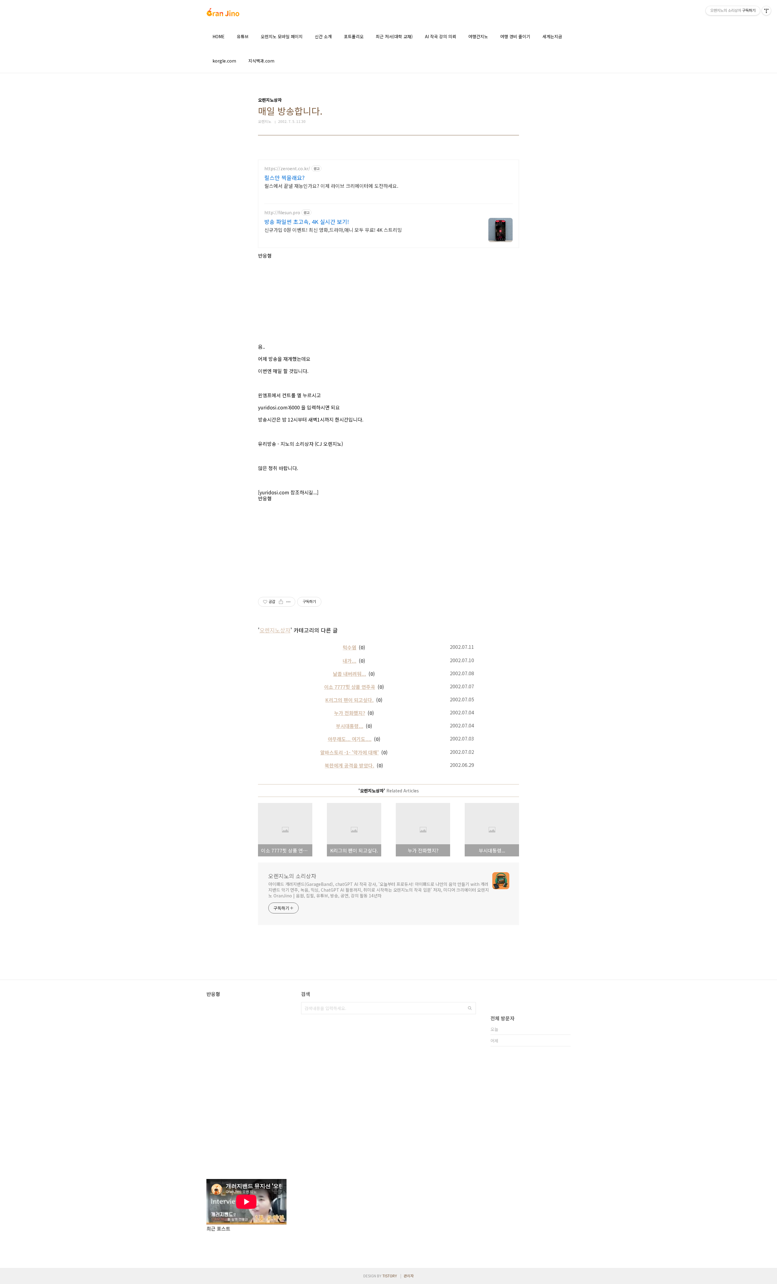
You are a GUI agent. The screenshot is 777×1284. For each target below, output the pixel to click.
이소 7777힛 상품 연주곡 (349, 686)
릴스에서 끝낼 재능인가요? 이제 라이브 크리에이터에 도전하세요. (331, 185)
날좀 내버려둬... (349, 673)
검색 (470, 1008)
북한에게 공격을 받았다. (349, 765)
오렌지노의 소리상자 (292, 875)
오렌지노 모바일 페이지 (282, 36)
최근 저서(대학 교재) (394, 36)
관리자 (409, 1275)
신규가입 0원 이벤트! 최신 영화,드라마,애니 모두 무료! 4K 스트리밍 (333, 229)
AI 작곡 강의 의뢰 (440, 36)
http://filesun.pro (282, 212)
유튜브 (243, 36)
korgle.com (224, 61)
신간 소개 (323, 36)
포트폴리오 (354, 36)
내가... (349, 660)
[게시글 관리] (288, 601)
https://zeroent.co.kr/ (287, 168)
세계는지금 (552, 36)
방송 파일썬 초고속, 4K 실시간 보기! (306, 221)
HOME (218, 36)
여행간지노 (478, 36)
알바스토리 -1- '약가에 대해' (349, 752)
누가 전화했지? (349, 713)
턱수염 (349, 647)
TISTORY (389, 1275)
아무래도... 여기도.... (350, 739)
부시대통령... (349, 726)
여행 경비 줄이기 (515, 36)
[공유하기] (281, 601)
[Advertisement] (388, 301)
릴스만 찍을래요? (284, 177)
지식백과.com (261, 61)
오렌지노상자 (275, 630)
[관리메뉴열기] (766, 10)
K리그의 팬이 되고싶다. (349, 699)
